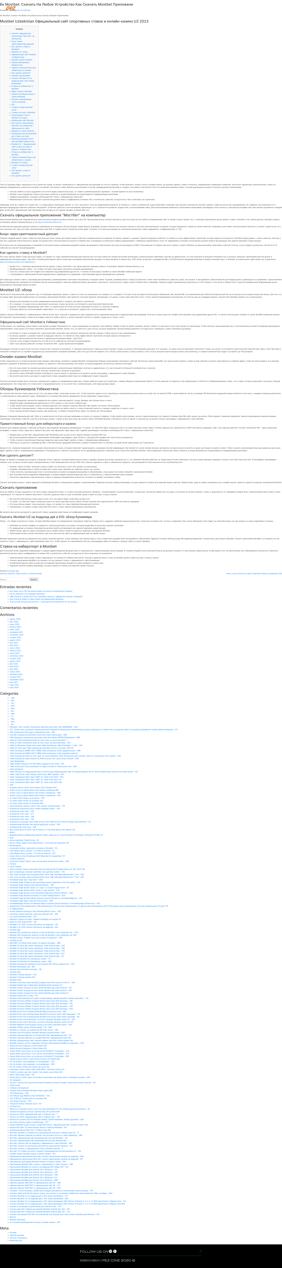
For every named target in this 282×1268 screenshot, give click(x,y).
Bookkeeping (15, 845)
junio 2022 (14, 666)
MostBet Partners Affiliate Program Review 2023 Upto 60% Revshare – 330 (41, 1006)
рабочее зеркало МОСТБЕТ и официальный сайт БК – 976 (35, 1188)
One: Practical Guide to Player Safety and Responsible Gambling (36, 599)
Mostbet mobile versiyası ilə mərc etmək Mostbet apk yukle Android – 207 (41, 988)
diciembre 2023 (16, 632)
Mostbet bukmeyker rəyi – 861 (22, 967)
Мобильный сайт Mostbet (23, 120)
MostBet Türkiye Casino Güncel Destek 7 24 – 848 (31, 1027)
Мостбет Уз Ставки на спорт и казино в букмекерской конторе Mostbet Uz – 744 (45, 1151)
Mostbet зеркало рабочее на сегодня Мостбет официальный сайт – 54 (40, 1035)
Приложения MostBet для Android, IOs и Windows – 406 (34, 1175)
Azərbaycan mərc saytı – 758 (22, 819)
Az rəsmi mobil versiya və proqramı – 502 (27, 798)
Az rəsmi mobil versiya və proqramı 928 (26, 803)
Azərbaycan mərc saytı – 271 (22, 814)
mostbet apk (13, 571)
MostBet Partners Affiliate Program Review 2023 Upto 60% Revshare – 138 (41, 1001)
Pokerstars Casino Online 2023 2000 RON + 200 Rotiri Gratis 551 (37, 1069)
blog (11, 837)
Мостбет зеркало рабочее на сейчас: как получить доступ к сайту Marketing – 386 (46, 1135)
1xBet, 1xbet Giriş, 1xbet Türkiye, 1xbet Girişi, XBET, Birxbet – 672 (37, 774)
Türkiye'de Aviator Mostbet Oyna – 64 (25, 1104)
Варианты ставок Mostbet (23, 131)
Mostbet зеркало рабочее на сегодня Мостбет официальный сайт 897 (40, 1038)
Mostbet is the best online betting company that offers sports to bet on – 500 (42, 982)
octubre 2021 (15, 677)
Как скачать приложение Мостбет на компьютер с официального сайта (23, 125)
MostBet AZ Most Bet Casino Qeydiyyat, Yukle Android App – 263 (37, 945)
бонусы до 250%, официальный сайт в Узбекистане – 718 (35, 1117)
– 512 (12, 703)
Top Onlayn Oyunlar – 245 (20, 1101)
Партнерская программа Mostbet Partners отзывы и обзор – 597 (38, 1162)
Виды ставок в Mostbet (22, 91)
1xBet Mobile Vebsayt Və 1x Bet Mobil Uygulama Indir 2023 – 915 (37, 764)
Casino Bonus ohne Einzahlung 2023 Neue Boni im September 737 (37, 856)
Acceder (13, 1232)
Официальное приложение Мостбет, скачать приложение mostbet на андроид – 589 (46, 1156)
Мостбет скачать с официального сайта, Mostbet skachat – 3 (36, 1148)
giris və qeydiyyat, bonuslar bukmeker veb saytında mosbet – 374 (37, 872)
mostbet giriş (15, 972)
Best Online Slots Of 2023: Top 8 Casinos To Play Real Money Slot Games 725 (42, 830)
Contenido (248, 8)
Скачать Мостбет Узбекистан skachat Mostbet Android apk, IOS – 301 (40, 1209)
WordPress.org (16, 1240)
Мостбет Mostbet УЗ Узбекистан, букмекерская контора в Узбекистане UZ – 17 (44, 1133)
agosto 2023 (15, 640)
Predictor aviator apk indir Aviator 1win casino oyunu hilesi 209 (36, 1072)
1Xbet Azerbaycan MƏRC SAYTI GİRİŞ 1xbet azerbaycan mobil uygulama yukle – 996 (45, 750)
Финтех (13, 1217)
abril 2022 (14, 669)
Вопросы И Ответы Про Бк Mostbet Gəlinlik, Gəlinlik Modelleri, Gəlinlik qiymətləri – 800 (47, 1119)
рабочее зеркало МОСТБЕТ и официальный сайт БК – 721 (35, 1185)
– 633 (12, 706)
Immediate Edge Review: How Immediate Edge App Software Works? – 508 (41, 893)
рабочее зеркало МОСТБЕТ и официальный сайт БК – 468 (35, 1183)
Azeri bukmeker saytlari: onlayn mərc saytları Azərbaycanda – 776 (37, 806)
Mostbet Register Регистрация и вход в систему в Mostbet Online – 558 (41, 1025)
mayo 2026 (14, 624)
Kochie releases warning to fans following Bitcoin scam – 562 (35, 911)
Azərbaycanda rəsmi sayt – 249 (23, 827)
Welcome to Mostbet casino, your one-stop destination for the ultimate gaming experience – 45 (50, 1109)
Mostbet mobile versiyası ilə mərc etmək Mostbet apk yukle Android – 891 (41, 990)
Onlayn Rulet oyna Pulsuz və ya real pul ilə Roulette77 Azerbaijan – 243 (39, 1051)
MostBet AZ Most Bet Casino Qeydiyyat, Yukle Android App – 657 (37, 953)
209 (11, 785)
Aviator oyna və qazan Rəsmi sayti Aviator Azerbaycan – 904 (35, 793)
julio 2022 (14, 664)
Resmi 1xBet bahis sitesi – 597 (22, 1075)
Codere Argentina (17, 859)
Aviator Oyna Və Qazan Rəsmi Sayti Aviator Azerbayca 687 (34, 790)
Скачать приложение (21, 75)
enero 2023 (14, 653)
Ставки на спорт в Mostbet (23, 112)
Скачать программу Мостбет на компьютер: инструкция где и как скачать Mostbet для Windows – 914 (55, 1214)
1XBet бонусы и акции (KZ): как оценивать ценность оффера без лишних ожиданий (46, 596)
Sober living (15, 1085)
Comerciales (235, 8)
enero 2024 (14, 629)
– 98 (11, 724)
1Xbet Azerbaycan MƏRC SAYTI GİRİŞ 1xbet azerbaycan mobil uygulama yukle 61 (44, 753)
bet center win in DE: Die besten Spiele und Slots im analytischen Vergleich (41, 591)
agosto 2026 (15, 619)
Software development (19, 1088)
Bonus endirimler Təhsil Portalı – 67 (24, 840)
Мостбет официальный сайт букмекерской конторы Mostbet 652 (38, 1140)
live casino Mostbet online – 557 (23, 916)
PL (99, 1260)
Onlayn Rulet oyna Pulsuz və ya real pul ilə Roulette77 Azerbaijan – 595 (39, 1056)
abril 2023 (14, 645)
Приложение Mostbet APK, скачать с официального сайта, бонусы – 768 (41, 1164)
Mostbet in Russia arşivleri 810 (22, 977)
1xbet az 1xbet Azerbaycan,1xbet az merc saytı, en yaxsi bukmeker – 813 (40, 743)
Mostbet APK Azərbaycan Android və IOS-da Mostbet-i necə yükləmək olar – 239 (44, 932)
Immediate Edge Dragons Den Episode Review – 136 (31, 885)
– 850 (12, 719)
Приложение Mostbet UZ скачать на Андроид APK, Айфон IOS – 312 (39, 1167)
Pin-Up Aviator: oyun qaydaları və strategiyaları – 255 (32, 1061)
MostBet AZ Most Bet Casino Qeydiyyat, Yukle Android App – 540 (37, 948)
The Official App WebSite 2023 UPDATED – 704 (30, 1096)
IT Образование (16, 909)
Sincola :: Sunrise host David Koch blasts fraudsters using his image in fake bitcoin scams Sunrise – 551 (53, 1082)
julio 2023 (14, 643)
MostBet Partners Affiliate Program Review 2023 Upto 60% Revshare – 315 (41, 1003)
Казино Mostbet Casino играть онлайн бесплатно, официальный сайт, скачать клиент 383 (49, 1125)
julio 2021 (14, 682)
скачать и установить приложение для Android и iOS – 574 (35, 1206)
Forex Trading (15, 866)
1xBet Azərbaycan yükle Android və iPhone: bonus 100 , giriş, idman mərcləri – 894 (44, 758)
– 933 (12, 722)
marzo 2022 (15, 672)
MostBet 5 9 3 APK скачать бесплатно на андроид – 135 (34, 924)
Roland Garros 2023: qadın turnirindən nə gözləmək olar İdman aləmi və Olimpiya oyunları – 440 (50, 1077)
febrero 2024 (15, 627)
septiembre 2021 (17, 679)
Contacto (273, 8)
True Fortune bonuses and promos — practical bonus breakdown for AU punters (43, 602)
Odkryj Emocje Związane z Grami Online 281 (28, 1046)
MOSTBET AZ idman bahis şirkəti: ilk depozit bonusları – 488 (35, 943)
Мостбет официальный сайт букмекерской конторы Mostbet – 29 (38, 1138)
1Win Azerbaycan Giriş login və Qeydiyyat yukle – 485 (32, 732)
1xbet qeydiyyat (16, 769)
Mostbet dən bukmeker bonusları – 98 (25, 969)
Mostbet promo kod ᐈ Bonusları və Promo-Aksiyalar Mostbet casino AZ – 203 (42, 1019)
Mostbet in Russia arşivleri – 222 (23, 974)
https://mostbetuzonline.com (49, 222)
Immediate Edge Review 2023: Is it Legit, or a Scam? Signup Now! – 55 (39, 888)
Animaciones (261, 8)
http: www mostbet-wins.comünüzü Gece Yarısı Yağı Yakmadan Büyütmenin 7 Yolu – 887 (47, 877)
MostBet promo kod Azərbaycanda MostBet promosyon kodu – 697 (38, 1011)
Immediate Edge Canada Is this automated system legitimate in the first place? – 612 (45, 882)
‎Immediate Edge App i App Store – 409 (26, 880)
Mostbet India (15, 980)
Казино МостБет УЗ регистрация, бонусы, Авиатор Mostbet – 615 (38, 1127)
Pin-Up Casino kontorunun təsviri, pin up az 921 (30, 1067)
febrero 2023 (15, 650)
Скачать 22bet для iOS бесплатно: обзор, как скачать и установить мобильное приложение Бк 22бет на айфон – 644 (61, 1193)
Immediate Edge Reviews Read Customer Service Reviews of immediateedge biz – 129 (46, 898)
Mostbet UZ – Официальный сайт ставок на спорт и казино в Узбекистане (24, 146)
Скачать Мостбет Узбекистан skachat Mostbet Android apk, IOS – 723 (40, 1212)
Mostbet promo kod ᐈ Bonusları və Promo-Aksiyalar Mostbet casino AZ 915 (41, 1022)
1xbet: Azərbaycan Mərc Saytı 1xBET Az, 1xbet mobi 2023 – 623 (36, 777)
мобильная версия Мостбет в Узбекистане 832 (30, 1130)
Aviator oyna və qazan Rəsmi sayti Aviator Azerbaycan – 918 (35, 795)
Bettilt (12, 832)
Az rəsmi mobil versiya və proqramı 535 (26, 801)
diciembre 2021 (16, 674)
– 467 (12, 700)
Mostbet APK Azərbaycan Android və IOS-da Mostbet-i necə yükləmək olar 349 (43, 935)
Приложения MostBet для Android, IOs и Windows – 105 (34, 1169)
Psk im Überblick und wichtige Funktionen (27, 594)
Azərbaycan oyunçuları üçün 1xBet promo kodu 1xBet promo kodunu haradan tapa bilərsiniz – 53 (50, 822)
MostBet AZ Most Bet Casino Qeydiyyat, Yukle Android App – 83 (37, 956)
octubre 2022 (15, 658)
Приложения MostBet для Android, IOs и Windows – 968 (34, 1180)
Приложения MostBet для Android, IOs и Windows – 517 (33, 1177)
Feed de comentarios (18, 1238)
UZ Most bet (15, 1106)
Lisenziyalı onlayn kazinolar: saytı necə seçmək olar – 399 (34, 914)
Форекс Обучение (17, 1219)
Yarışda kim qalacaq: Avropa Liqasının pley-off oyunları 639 (35, 1111)
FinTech (13, 864)
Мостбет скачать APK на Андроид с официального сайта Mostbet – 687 (41, 1143)
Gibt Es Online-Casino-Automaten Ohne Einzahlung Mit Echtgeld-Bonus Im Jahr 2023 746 (47, 869)
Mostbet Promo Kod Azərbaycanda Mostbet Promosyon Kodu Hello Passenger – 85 (44, 1017)
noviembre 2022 (16, 656)
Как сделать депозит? (21, 73)
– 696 (12, 714)
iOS (13, 104)
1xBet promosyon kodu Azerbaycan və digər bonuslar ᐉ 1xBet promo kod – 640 (43, 766)
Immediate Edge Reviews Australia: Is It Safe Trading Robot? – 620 (37, 895)
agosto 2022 (15, 661)
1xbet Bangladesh (17, 761)
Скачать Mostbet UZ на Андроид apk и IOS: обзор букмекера (23, 81)
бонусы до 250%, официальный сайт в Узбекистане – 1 (34, 1114)
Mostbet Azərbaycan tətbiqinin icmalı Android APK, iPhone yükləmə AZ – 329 (42, 964)
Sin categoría (15, 1080)
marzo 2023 (15, 648)
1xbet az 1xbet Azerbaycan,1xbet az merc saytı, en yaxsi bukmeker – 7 (39, 740)
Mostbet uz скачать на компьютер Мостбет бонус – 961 (34, 1030)
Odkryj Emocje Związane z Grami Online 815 (28, 1048)
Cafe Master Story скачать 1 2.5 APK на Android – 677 (33, 853)
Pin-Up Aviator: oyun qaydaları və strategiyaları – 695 (32, 1064)
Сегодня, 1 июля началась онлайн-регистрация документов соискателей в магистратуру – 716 (51, 1191)
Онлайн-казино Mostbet (22, 60)
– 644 (12, 708)
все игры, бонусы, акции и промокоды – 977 (29, 1122)
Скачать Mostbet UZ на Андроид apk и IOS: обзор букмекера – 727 (39, 1196)
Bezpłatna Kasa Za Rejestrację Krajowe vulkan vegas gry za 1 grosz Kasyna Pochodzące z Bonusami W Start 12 (56, 835)
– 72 (11, 716)
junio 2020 (14, 687)
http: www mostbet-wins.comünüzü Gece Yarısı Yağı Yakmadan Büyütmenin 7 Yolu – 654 (47, 874)
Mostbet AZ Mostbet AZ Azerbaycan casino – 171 (30, 959)
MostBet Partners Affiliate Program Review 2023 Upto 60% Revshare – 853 (41, 1009)
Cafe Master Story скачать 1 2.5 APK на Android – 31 (32, 851)
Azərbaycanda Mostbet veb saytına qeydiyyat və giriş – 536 (35, 824)
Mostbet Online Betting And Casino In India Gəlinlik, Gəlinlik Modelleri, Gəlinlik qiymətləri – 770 (49, 998)
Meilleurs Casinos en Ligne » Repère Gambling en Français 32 (35, 919)
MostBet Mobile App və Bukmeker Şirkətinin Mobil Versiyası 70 (36, 985)
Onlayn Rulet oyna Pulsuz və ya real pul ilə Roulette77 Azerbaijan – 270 (39, 1053)
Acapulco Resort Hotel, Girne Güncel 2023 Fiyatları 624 (33, 787)
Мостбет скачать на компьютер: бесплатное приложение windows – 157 (41, 1146)
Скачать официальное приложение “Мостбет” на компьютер (23, 36)
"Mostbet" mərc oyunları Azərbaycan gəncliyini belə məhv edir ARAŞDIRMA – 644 (44, 727)
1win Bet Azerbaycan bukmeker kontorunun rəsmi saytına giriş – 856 (38, 735)
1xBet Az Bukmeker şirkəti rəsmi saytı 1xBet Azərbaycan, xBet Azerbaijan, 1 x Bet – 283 (46, 745)
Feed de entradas (17, 1235)
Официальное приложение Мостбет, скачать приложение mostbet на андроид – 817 (46, 1159)
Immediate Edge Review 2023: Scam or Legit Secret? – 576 (34, 890)
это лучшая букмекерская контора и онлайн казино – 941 (35, 1222)
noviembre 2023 (16, 635)
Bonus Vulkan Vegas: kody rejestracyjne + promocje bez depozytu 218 (39, 843)
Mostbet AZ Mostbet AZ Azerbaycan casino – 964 (31, 961)
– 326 (12, 698)
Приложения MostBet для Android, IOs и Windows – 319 (34, 1172)
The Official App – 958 (19, 1093)
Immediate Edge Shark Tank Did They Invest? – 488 (31, 901)
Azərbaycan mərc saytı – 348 (22, 816)
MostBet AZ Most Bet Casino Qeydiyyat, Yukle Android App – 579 (37, 951)
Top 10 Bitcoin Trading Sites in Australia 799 (28, 1098)
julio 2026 (14, 621)
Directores (222, 8)
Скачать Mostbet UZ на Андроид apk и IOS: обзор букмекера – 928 (39, 1198)
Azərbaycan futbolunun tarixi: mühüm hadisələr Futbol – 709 (35, 808)
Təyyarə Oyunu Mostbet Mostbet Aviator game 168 (31, 1090)
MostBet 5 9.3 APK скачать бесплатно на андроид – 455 (34, 927)
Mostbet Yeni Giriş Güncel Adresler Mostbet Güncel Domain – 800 (37, 1032)
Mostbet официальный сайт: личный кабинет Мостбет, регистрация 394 (41, 1040)
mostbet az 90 (16, 940)
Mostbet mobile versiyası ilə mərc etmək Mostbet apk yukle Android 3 (39, 993)
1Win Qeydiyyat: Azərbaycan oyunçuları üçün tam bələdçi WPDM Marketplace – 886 (45, 737)
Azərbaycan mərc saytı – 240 (22, 811)
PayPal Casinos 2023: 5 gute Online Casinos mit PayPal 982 (35, 1059)
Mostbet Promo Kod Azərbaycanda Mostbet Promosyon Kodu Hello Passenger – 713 (45, 1014)
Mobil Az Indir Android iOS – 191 (23, 922)
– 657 (12, 711)
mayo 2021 (14, 685)
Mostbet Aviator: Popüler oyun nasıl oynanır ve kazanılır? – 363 (36, 938)
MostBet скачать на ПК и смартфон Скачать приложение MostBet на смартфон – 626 (47, 1043)
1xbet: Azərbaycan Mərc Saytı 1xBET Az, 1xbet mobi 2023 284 (36, 782)
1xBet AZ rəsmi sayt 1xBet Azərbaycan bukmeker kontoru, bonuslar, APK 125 (42, 748)
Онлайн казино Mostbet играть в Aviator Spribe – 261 (33, 1154)
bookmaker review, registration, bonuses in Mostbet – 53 (33, 848)
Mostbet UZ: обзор (20, 52)
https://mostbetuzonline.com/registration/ (17, 262)
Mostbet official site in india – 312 (24, 996)
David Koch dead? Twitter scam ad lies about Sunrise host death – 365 (39, 861)
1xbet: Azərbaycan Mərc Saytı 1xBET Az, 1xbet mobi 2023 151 (35, 779)
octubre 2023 (15, 637)
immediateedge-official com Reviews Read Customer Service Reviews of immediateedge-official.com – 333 (55, 903)
